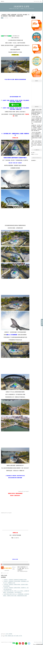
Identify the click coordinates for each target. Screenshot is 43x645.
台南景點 (10, 633)
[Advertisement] (15, 27)
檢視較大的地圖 (15, 559)
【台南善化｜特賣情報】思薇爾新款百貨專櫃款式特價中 (15, 579)
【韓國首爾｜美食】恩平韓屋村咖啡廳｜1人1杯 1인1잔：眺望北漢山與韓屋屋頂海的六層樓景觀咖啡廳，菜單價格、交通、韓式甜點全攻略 (36, 112)
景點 (6, 635)
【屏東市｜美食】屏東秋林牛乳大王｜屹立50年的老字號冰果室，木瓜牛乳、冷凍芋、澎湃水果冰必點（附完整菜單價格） (36, 144)
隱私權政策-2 (33, 160)
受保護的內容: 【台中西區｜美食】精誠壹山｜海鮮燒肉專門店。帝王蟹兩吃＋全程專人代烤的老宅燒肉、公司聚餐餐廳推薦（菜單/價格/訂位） (36, 128)
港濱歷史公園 (10, 635)
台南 (7, 633)
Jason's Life (21, 6)
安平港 (20, 635)
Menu (3, 1)
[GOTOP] (29, 643)
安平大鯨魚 (16, 635)
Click (42, 322)
